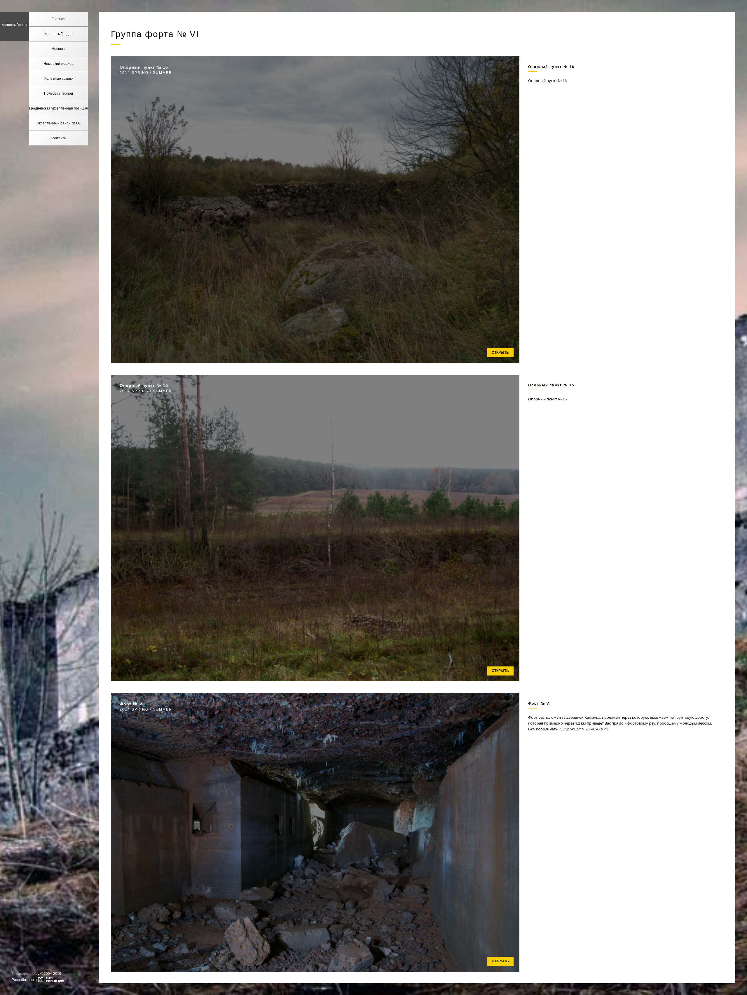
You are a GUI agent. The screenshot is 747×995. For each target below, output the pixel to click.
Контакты (59, 138)
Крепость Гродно (58, 34)
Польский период (58, 93)
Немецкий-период (58, 64)
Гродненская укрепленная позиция (58, 108)
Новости (59, 49)
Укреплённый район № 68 (58, 123)
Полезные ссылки (59, 79)
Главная (58, 19)
